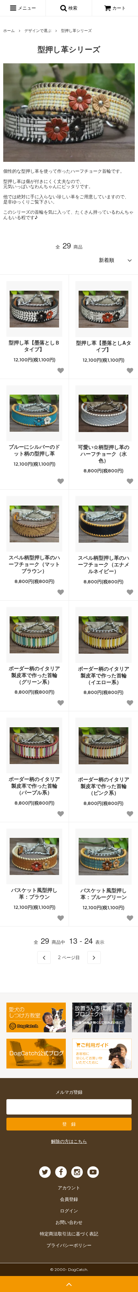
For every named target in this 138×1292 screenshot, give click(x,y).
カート (119, 7)
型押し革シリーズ (76, 30)
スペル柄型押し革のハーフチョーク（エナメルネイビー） (103, 564)
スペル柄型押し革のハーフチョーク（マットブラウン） (34, 564)
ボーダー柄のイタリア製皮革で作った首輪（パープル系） (34, 786)
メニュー (26, 7)
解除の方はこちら (69, 1141)
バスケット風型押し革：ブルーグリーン (104, 894)
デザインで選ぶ (37, 30)
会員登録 (69, 1199)
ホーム (9, 30)
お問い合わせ (69, 1222)
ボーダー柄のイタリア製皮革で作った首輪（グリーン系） (34, 675)
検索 (72, 7)
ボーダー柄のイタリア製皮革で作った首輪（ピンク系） (103, 786)
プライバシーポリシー (69, 1245)
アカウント (69, 1187)
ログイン (69, 1210)
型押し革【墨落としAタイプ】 (103, 346)
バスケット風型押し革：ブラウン (34, 893)
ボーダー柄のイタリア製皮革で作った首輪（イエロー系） (103, 675)
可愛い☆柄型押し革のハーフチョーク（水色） (103, 454)
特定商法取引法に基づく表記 (69, 1233)
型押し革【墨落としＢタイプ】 (34, 346)
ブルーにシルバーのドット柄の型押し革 (34, 450)
